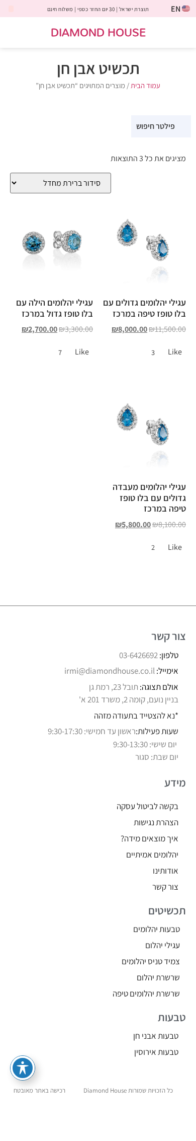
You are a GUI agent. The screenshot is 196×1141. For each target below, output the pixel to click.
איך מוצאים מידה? (149, 838)
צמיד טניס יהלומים (151, 961)
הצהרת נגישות (156, 822)
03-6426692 (138, 655)
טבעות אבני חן (155, 1035)
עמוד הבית (145, 85)
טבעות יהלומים (156, 929)
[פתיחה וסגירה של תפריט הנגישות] (23, 1068)
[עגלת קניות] (17, 33)
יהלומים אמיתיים (152, 854)
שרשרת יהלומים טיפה (146, 993)
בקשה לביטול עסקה (147, 806)
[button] (181, 32)
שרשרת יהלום (158, 977)
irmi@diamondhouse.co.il (109, 670)
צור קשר (165, 886)
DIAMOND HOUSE (98, 32)
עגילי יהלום (162, 945)
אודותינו (165, 870)
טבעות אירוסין (156, 1051)
